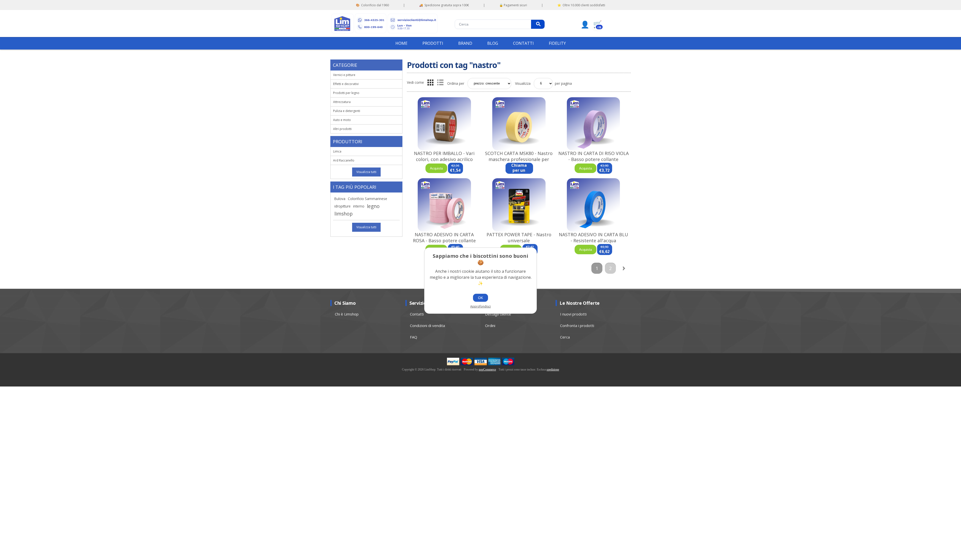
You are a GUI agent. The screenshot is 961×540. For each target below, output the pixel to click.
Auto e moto (342, 120)
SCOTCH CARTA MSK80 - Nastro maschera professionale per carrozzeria (519, 159)
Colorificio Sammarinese (367, 198)
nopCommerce (487, 369)
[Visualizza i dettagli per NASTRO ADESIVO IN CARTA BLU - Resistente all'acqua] (593, 205)
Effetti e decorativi (346, 84)
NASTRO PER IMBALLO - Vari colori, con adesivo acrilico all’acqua (444, 159)
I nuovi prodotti (573, 314)
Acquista (436, 168)
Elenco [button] (440, 82)
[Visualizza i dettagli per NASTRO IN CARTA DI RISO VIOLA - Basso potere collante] (593, 123)
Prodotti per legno (346, 93)
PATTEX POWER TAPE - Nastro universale (519, 238)
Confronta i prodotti (577, 325)
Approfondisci (480, 306)
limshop (343, 213)
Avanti (623, 268)
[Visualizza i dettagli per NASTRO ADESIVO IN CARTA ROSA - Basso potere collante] (444, 205)
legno (373, 206)
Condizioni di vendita (427, 325)
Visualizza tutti (366, 172)
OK (480, 298)
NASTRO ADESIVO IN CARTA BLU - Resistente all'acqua (593, 238)
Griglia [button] (430, 82)
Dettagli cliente (498, 314)
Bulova (339, 198)
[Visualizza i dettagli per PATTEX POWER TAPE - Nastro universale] (518, 205)
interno (358, 206)
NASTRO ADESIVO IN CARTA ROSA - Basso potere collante (444, 238)
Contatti (417, 314)
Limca (337, 151)
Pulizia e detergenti (346, 111)
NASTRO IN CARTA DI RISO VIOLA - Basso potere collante (593, 156)
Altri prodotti (342, 129)
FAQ (413, 337)
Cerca (538, 24)
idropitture (342, 206)
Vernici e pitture (344, 75)
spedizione (553, 369)
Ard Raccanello (343, 160)
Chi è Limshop (347, 314)
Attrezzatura (342, 102)
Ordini (490, 325)
